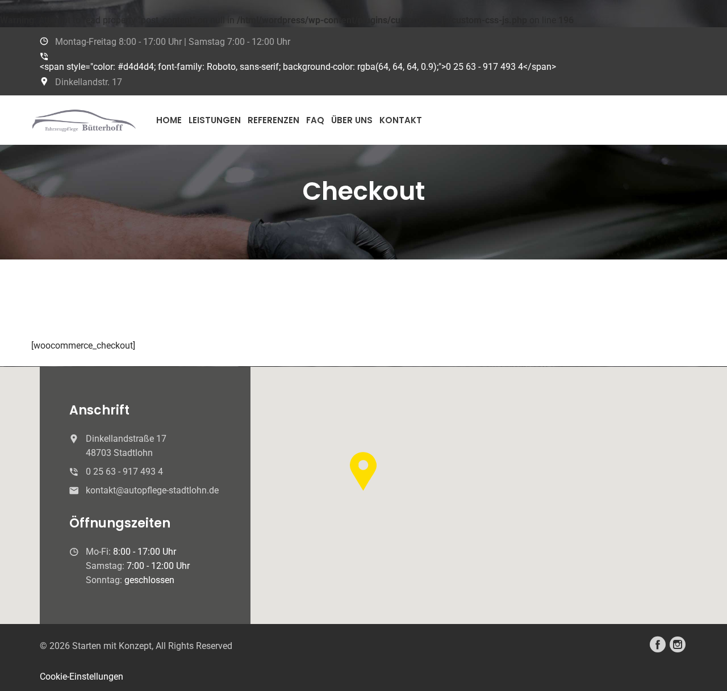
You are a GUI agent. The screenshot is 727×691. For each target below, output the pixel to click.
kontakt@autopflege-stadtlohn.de (152, 490)
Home (169, 120)
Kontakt (400, 120)
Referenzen (273, 120)
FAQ (315, 120)
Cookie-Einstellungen (81, 676)
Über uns (352, 120)
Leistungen (215, 120)
